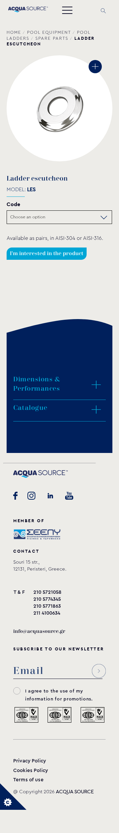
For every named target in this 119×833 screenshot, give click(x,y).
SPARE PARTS (51, 38)
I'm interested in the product (46, 253)
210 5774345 (47, 599)
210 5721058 (47, 592)
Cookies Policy (30, 770)
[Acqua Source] (28, 10)
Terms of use (28, 779)
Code (13, 204)
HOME (14, 32)
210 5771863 (47, 606)
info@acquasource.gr (39, 631)
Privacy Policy (29, 760)
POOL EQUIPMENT (49, 32)
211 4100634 (46, 613)
